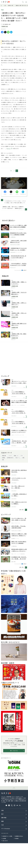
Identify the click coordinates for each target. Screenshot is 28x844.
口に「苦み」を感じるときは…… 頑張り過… (17, 487)
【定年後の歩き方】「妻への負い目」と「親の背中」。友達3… (19, 442)
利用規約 (17, 838)
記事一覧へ (21, 509)
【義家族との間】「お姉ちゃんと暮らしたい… (18, 303)
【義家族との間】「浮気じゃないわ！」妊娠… (18, 314)
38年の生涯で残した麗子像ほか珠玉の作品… (19, 471)
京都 (23, 457)
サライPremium (5, 828)
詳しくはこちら (14, 750)
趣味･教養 (3, 817)
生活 (5, 5)
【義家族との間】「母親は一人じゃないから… (18, 283)
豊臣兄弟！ (4, 455)
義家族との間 (10, 5)
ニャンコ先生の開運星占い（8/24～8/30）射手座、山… (18, 392)
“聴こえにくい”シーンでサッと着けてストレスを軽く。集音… (19, 382)
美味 (2, 810)
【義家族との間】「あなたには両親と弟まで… (18, 293)
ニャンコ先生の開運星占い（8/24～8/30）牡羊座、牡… (18, 412)
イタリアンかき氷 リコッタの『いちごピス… (18, 479)
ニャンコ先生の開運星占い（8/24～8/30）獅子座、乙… (18, 422)
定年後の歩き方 (10, 457)
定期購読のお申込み (19, 836)
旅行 (2, 814)
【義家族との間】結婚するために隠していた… (18, 324)
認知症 (3, 457)
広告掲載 (4, 838)
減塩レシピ (16, 455)
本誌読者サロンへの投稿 (7, 836)
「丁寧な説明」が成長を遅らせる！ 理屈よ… (19, 495)
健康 (12, 379)
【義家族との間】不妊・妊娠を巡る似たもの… (18, 334)
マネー (22, 455)
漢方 (3, 459)
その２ (8, 148)
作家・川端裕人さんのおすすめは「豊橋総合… (19, 503)
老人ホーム (18, 457)
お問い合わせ (5, 840)
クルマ (10, 455)
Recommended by (18, 270)
